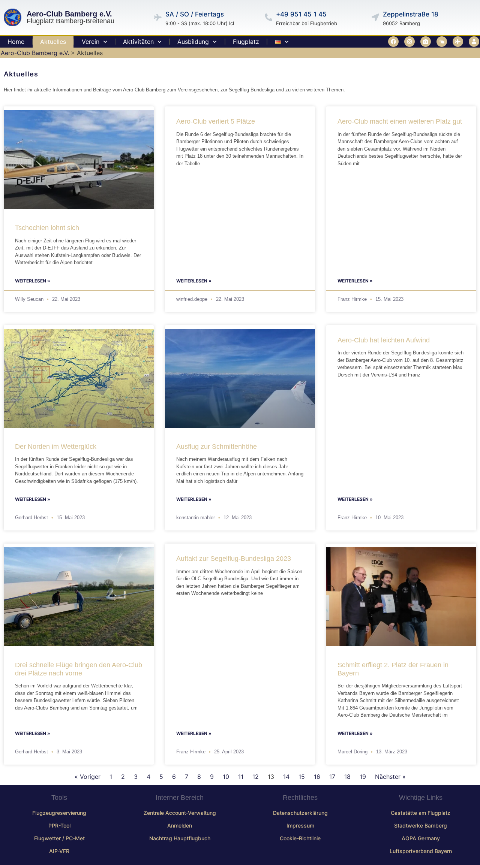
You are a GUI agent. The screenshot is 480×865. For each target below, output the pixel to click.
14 (286, 776)
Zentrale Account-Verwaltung (180, 813)
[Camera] (425, 41)
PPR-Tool (59, 825)
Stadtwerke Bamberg (420, 825)
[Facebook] (393, 41)
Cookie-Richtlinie (300, 838)
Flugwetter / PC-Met (59, 838)
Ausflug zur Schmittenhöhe (216, 446)
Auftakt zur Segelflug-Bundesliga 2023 (233, 558)
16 (317, 776)
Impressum (300, 825)
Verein (90, 41)
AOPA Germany (421, 838)
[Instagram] (409, 41)
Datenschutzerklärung (300, 813)
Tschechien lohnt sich (47, 228)
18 (347, 776)
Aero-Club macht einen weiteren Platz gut (400, 121)
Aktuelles (53, 41)
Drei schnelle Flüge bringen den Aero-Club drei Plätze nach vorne (78, 669)
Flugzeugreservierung (59, 813)
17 (332, 776)
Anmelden (179, 825)
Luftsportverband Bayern (421, 851)
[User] (474, 41)
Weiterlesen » (32, 281)
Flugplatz (246, 41)
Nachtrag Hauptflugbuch (179, 838)
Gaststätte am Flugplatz (420, 813)
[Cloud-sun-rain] (441, 41)
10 (226, 776)
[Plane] (458, 41)
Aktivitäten (138, 41)
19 (363, 776)
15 (301, 776)
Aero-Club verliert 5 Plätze (215, 121)
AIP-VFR (59, 851)
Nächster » (390, 776)
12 (255, 776)
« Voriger (87, 776)
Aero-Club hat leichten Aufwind (384, 340)
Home (16, 41)
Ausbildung (193, 41)
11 (240, 776)
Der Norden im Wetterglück (55, 446)
